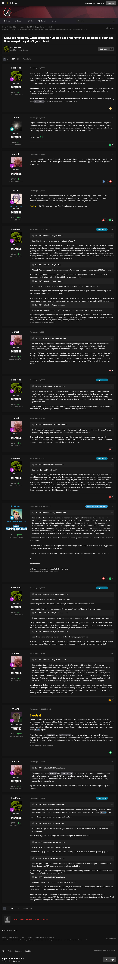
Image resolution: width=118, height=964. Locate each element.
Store (32, 21)
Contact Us (19, 951)
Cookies (28, 951)
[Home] (3, 3)
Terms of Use (6, 961)
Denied (25, 50)
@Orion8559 (38, 101)
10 (15, 142)
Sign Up (111, 3)
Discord (19, 21)
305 (13, 218)
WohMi (15, 709)
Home (8, 21)
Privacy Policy (7, 951)
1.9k (13, 535)
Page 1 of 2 (27, 59)
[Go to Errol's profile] (16, 199)
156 (14, 92)
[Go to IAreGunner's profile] (16, 514)
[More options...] (112, 68)
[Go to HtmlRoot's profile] (6, 49)
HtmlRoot (17, 48)
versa (16, 117)
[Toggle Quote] (33, 236)
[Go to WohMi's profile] (16, 717)
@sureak (51, 735)
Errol (15, 190)
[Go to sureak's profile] (16, 162)
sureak (15, 154)
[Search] (113, 21)
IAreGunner (59, 594)
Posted (37, 68)
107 (14, 179)
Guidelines (17, 961)
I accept (110, 960)
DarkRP (44, 21)
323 (13, 734)
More (55, 21)
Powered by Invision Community (105, 950)
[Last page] (18, 59)
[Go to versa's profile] (16, 126)
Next (13, 59)
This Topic (104, 21)
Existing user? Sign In (94, 3)
